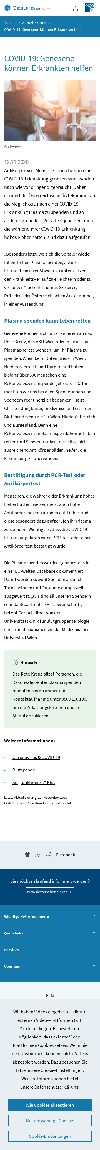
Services (11, 949)
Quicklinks (13, 933)
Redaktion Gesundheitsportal (49, 803)
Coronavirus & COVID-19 (36, 757)
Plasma (74, 350)
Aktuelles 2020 (34, 22)
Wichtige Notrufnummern (26, 916)
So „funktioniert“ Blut (33, 782)
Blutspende (23, 770)
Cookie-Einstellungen (62, 1070)
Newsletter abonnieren (47, 891)
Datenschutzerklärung (56, 1087)
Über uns (12, 966)
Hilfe (50, 995)
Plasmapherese (19, 350)
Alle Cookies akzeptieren (50, 1105)
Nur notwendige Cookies (50, 1120)
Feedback (65, 854)
